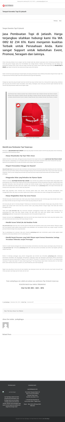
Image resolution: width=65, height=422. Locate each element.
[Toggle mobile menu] (61, 5)
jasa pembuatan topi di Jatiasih (16, 150)
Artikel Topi (23, 302)
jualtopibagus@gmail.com (42, 1)
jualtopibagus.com (43, 185)
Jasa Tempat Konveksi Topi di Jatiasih (20, 180)
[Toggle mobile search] (58, 5)
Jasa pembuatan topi (7, 169)
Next (60, 20)
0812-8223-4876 (32, 404)
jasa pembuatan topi (14, 210)
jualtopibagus (7, 302)
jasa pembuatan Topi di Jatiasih (42, 281)
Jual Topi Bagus (46, 418)
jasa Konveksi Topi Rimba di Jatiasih (53, 159)
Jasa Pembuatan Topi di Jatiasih (27, 34)
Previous (56, 20)
